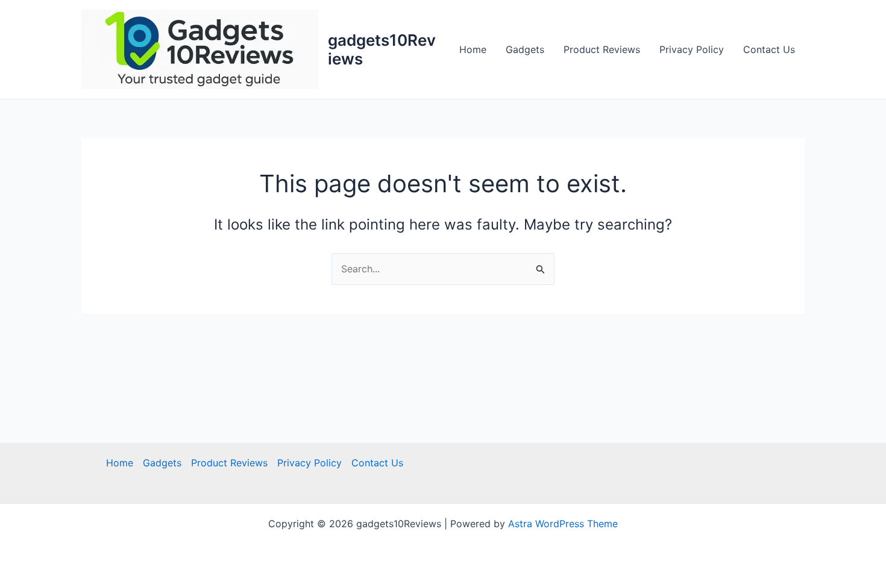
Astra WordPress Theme (563, 524)
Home (472, 49)
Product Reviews (602, 49)
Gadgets (525, 49)
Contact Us (769, 49)
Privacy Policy (691, 49)
